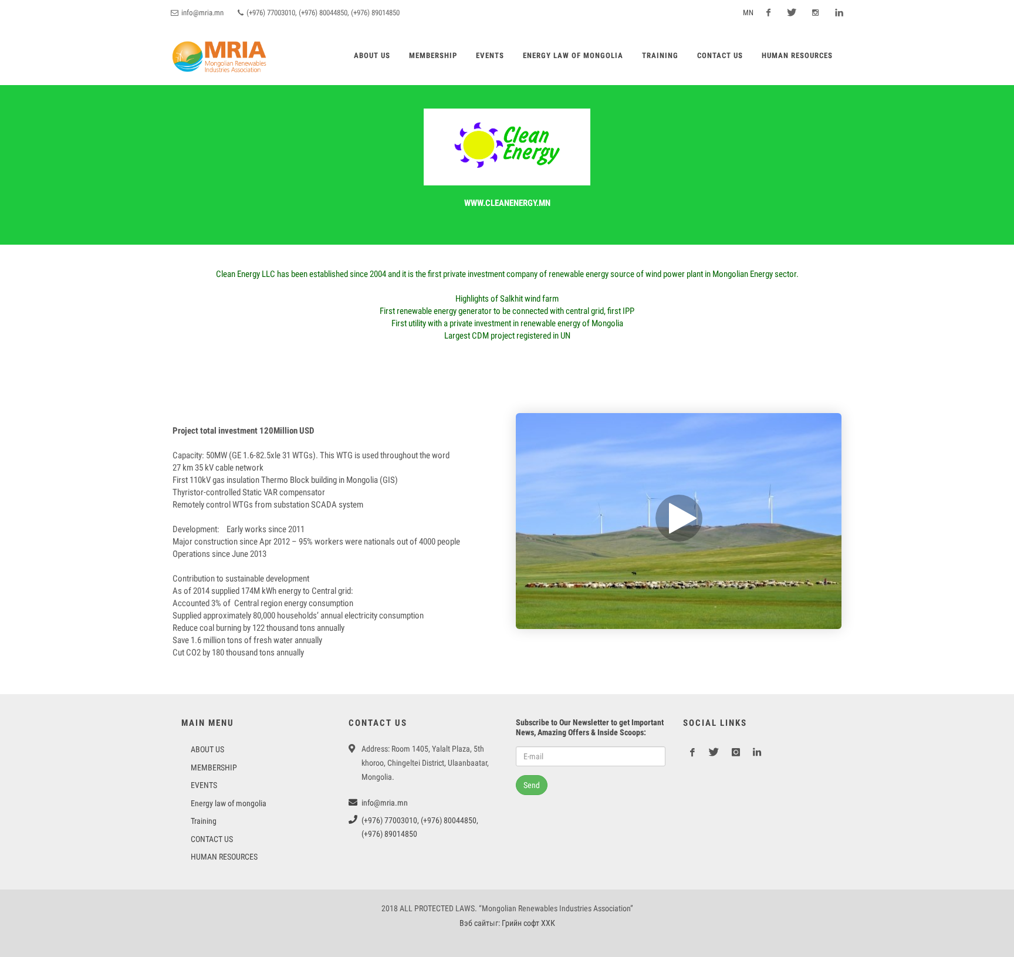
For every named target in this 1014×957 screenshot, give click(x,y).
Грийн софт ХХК (528, 923)
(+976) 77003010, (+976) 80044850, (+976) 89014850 (322, 12)
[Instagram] (815, 13)
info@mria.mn (202, 12)
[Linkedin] (838, 13)
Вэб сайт (474, 923)
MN (747, 12)
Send (531, 785)
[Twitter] (791, 13)
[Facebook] (768, 13)
